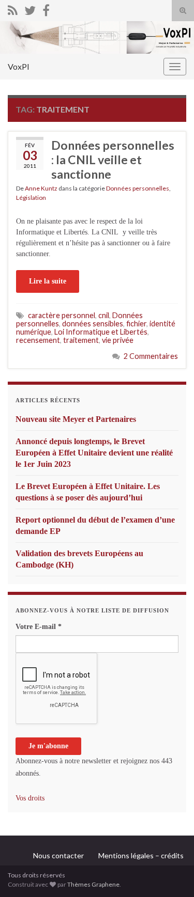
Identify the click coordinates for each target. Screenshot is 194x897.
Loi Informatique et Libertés (100, 331)
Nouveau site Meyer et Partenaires (76, 419)
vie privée (117, 340)
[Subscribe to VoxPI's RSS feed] (13, 8)
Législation (31, 197)
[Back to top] (171, 874)
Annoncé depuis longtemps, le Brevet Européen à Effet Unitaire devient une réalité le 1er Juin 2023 (94, 452)
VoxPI (18, 66)
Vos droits (30, 798)
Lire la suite (47, 281)
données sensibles (92, 323)
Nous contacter (58, 855)
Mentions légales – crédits (141, 855)
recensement (38, 340)
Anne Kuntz (41, 188)
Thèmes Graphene (93, 884)
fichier (136, 323)
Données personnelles (137, 188)
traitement (81, 340)
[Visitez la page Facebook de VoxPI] (46, 8)
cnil (103, 315)
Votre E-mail (39, 627)
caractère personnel (61, 315)
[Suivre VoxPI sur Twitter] (30, 8)
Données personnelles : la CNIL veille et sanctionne (112, 159)
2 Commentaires (151, 356)
